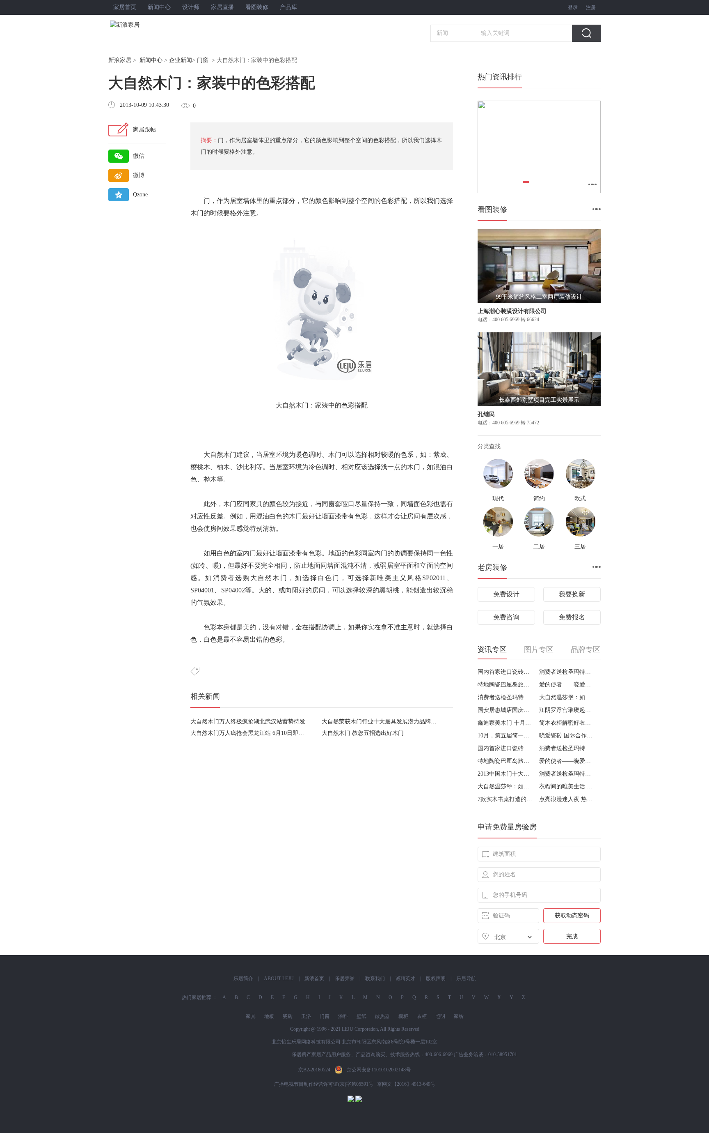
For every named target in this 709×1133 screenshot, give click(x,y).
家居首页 (124, 7)
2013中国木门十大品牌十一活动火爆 (505, 774)
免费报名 (572, 617)
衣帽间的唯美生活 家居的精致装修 (567, 786)
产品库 (288, 7)
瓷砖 (288, 1016)
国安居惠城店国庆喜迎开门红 (505, 710)
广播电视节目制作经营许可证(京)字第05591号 (323, 1084)
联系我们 (375, 978)
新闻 (442, 33)
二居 (539, 546)
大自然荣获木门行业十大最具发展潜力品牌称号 (382, 721)
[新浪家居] (143, 25)
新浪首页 (314, 978)
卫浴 (306, 1016)
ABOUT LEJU (279, 978)
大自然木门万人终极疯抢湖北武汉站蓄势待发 (247, 721)
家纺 (459, 1016)
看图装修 (256, 7)
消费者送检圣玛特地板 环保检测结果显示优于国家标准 (567, 672)
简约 (539, 498)
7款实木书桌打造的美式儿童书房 (505, 799)
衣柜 (422, 1016)
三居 (580, 546)
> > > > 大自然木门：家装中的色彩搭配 (202, 60)
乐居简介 (243, 978)
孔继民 (486, 414)
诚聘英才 (405, 978)
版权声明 (436, 978)
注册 (591, 7)
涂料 (343, 1016)
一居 (498, 546)
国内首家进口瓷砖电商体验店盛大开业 (505, 672)
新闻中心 (159, 7)
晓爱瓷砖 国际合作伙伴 (567, 735)
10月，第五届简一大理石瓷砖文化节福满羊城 (505, 735)
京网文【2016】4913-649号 (406, 1084)
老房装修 (492, 567)
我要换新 (572, 594)
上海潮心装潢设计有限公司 (512, 311)
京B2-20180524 (314, 1070)
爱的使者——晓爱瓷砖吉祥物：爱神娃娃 (567, 685)
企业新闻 (180, 60)
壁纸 (361, 1016)
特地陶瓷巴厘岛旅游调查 (505, 685)
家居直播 (222, 7)
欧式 (580, 498)
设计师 (190, 7)
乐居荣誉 (344, 978)
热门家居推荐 (196, 997)
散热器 (382, 1016)
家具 (251, 1016)
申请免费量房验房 (507, 827)
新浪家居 (119, 60)
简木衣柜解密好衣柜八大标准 (567, 723)
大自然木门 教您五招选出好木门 (363, 733)
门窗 (202, 60)
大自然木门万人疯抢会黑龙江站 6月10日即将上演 (253, 733)
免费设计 (506, 594)
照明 (440, 1016)
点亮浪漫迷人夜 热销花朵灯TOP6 (567, 799)
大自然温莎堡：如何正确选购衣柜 (567, 697)
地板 (269, 1016)
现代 (498, 498)
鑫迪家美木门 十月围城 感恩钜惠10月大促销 (505, 723)
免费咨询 (506, 617)
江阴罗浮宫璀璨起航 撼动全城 (567, 710)
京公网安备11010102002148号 (379, 1070)
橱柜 (403, 1016)
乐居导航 (466, 978)
